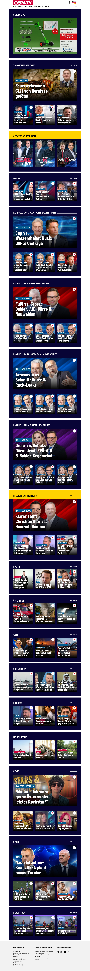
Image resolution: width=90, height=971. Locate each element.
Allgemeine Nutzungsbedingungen (21, 953)
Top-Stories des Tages (24, 65)
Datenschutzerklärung (18, 955)
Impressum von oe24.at (18, 964)
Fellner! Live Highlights (25, 495)
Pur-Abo (15, 963)
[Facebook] (58, 952)
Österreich (20, 7)
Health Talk (19, 912)
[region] (45, 36)
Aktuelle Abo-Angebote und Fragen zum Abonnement (44, 955)
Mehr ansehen (73, 65)
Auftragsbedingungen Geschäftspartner (44, 952)
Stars (39, 7)
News (14, 7)
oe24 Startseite (16, 952)
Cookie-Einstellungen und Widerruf (21, 958)
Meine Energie (20, 737)
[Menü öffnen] (76, 6)
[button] (45, 36)
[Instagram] (61, 952)
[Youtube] (65, 952)
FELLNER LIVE (45, 7)
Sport (35, 7)
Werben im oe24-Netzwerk (19, 959)
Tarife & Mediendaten (40, 953)
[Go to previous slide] (13, 115)
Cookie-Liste (16, 956)
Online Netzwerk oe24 (18, 947)
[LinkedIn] (69, 952)
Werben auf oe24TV (17, 961)
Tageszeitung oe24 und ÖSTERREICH (43, 947)
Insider (16, 178)
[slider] (21, 51)
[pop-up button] (72, 52)
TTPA (36, 961)
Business (17, 702)
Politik (30, 7)
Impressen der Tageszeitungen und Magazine (43, 958)
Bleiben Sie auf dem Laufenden (64, 947)
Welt (26, 7)
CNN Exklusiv (19, 668)
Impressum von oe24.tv (18, 966)
